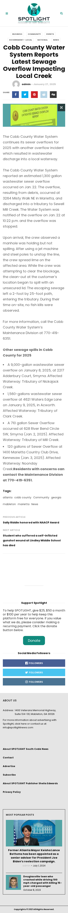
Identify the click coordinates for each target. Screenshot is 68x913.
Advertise (9, 766)
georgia (56, 497)
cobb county (22, 497)
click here (21, 724)
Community (34, 34)
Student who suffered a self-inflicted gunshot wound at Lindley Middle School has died (32, 540)
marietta (23, 504)
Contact (8, 757)
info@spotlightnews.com (18, 727)
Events (50, 34)
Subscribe (9, 774)
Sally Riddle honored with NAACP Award (31, 522)
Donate (34, 640)
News (56, 40)
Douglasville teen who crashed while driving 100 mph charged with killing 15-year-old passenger (42, 881)
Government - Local (20, 40)
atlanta (7, 497)
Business (17, 34)
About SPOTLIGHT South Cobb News (25, 749)
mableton (9, 504)
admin (26, 84)
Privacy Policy (12, 792)
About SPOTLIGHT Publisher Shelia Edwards (30, 783)
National (42, 40)
